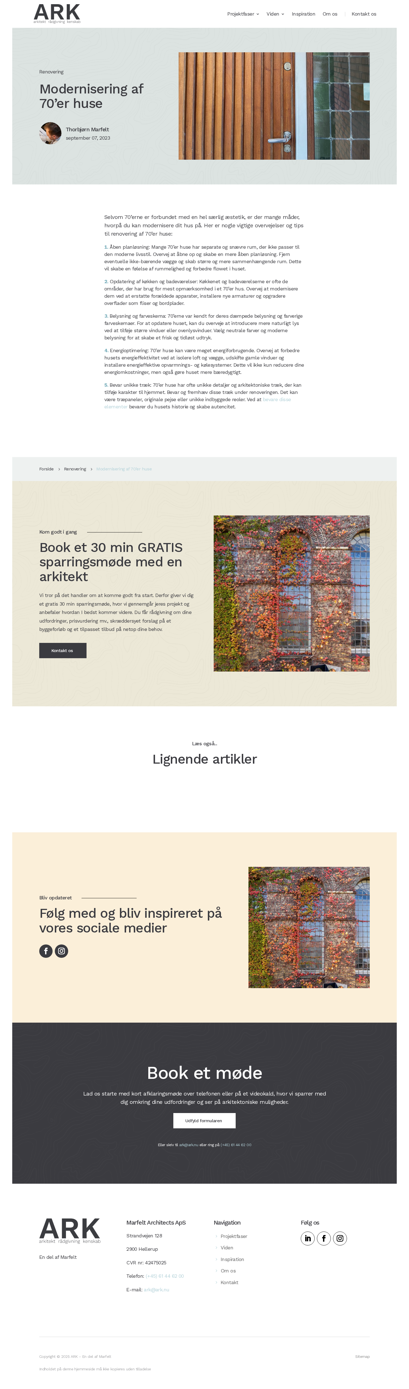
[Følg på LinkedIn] (308, 1238)
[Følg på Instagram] (61, 951)
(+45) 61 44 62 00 (236, 1145)
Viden (273, 14)
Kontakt (229, 1282)
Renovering (75, 469)
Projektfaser (240, 14)
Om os (329, 14)
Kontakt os (364, 14)
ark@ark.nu (188, 1145)
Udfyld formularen (203, 1120)
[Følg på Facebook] (46, 951)
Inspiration (303, 14)
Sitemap (362, 1356)
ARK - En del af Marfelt (91, 1356)
